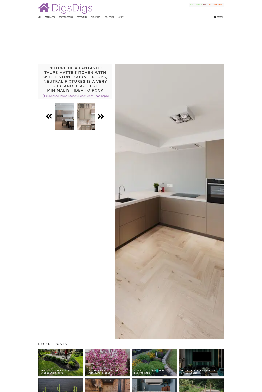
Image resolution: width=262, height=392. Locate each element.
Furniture (95, 17)
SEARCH (220, 17)
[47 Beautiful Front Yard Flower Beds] (154, 362)
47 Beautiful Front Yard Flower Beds (149, 371)
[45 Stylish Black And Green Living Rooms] (201, 362)
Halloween (196, 5)
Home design (109, 17)
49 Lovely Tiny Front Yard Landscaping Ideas (103, 371)
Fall (205, 5)
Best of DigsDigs (66, 17)
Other (121, 17)
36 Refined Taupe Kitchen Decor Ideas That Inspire (77, 96)
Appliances (50, 17)
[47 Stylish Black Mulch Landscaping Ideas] (60, 362)
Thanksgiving (215, 5)
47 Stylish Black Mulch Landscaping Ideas (55, 371)
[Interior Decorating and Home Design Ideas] (65, 14)
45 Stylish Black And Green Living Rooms (198, 371)
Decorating (82, 17)
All (39, 17)
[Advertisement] (131, 40)
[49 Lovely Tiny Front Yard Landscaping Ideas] (107, 362)
